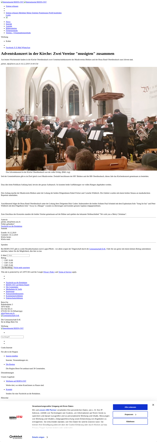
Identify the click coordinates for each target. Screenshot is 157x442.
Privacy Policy (49, 272)
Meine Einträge (32, 13)
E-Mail (3, 255)
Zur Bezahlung (7, 268)
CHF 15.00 (8, 263)
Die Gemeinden (12, 287)
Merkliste (22, 13)
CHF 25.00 (8, 265)
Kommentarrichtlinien (14, 296)
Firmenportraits (12, 31)
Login (8, 15)
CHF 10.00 (8, 260)
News (8, 22)
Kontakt (9, 389)
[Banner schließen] (153, 405)
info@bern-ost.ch (7, 313)
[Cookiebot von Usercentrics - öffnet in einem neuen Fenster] (16, 437)
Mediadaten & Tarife (14, 289)
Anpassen (129, 414)
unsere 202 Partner (48, 410)
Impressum (10, 291)
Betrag (3, 258)
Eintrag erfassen (12, 6)
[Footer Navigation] (7, 17)
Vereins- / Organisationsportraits (18, 33)
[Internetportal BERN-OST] (24, 2)
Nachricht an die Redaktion (11, 226)
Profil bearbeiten (55, 13)
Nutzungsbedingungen (14, 294)
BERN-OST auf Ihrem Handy (17, 285)
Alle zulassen (130, 407)
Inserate (9, 24)
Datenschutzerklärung (14, 298)
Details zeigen (38, 437)
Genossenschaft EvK (97, 249)
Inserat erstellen (12, 356)
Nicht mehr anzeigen (22, 268)
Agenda (9, 26)
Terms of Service (65, 272)
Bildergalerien (11, 28)
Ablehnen (130, 421)
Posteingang (44, 13)
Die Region (10, 364)
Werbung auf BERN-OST (16, 381)
